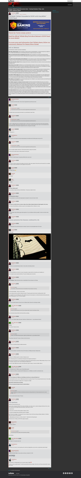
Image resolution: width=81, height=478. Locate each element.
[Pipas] (10, 180)
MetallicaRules (14, 421)
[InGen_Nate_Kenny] (10, 306)
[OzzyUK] (10, 105)
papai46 (12, 427)
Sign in (9, 470)
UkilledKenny (13, 459)
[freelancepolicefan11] (10, 100)
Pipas (12, 179)
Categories (70, 4)
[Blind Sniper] (10, 13)
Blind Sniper (13, 115)
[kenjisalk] (10, 129)
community (17, 1)
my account (70, 1)
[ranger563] (10, 174)
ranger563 (13, 173)
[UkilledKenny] (10, 460)
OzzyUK (12, 104)
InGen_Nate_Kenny (14, 305)
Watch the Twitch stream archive (20, 33)
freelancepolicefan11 (15, 99)
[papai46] (10, 428)
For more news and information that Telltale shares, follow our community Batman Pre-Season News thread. (29, 43)
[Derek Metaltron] (10, 136)
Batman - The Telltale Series (23, 14)
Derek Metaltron (14, 135)
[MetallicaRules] (10, 422)
